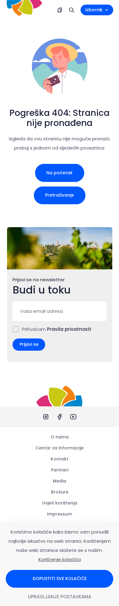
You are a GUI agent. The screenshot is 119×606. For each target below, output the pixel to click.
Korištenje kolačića (59, 559)
